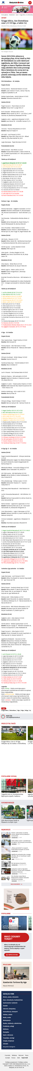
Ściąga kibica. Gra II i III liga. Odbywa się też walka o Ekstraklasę (13, 742)
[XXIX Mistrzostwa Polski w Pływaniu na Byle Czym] (13, 812)
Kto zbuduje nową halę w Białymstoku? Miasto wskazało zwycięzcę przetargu (20, 877)
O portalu (7, 1055)
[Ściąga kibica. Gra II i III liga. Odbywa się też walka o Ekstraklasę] (13, 733)
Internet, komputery (9, 1009)
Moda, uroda (7, 1017)
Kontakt (7, 1058)
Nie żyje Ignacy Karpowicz (18, 863)
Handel (5, 1006)
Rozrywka (6, 1032)
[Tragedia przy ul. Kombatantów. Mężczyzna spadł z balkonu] (13, 786)
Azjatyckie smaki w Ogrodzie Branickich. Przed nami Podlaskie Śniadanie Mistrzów (20, 870)
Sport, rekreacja (8, 1035)
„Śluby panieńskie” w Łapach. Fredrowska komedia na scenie (20, 848)
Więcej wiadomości (15, 884)
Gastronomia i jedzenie (10, 1003)
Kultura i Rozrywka (15, 837)
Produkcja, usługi (8, 1026)
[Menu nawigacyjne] (30, 2)
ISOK (18, 1058)
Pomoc (13, 1058)
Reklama (6, 1029)
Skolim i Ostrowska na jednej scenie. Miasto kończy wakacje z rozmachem (20, 834)
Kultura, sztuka (7, 1014)
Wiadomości (12, 14)
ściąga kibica (4, 710)
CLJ (30, 710)
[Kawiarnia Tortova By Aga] (16, 973)
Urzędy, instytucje (8, 1041)
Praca (26, 1055)
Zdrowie (5, 1044)
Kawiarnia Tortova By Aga (15, 982)
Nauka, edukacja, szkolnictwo (12, 1023)
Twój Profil (24, 1058)
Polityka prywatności (11, 1062)
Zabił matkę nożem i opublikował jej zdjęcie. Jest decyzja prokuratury (21, 841)
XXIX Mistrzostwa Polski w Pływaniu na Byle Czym (10, 821)
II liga (22, 710)
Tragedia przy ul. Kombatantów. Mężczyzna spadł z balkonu (12, 795)
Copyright (5, 1064)
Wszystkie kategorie (9, 1047)
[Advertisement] (16, 759)
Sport (17, 14)
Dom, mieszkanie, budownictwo (13, 1000)
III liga (26, 710)
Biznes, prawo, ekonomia (10, 997)
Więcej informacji (8, 986)
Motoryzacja (7, 1020)
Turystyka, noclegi (8, 1038)
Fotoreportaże (7, 803)
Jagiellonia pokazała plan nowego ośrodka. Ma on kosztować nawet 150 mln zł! (21, 856)
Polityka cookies (23, 1062)
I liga (18, 710)
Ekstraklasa (13, 710)
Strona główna (4, 14)
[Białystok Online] (16, 3)
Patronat (21, 1055)
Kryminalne (14, 844)
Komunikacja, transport (10, 1011)
